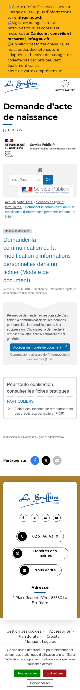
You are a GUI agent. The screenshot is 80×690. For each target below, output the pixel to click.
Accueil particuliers (19, 202)
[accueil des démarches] (40, 169)
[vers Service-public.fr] (45, 190)
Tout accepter (27, 673)
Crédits (53, 636)
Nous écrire (45, 570)
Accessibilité (59, 631)
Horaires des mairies (45, 553)
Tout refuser (54, 673)
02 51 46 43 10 (45, 536)
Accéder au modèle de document (38, 347)
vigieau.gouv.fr (28, 17)
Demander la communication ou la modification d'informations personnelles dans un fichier (40, 212)
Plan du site (28, 636)
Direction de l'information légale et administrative (35, 437)
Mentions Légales (40, 641)
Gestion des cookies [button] (23, 631)
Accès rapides (65, 90)
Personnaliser (40, 683)
